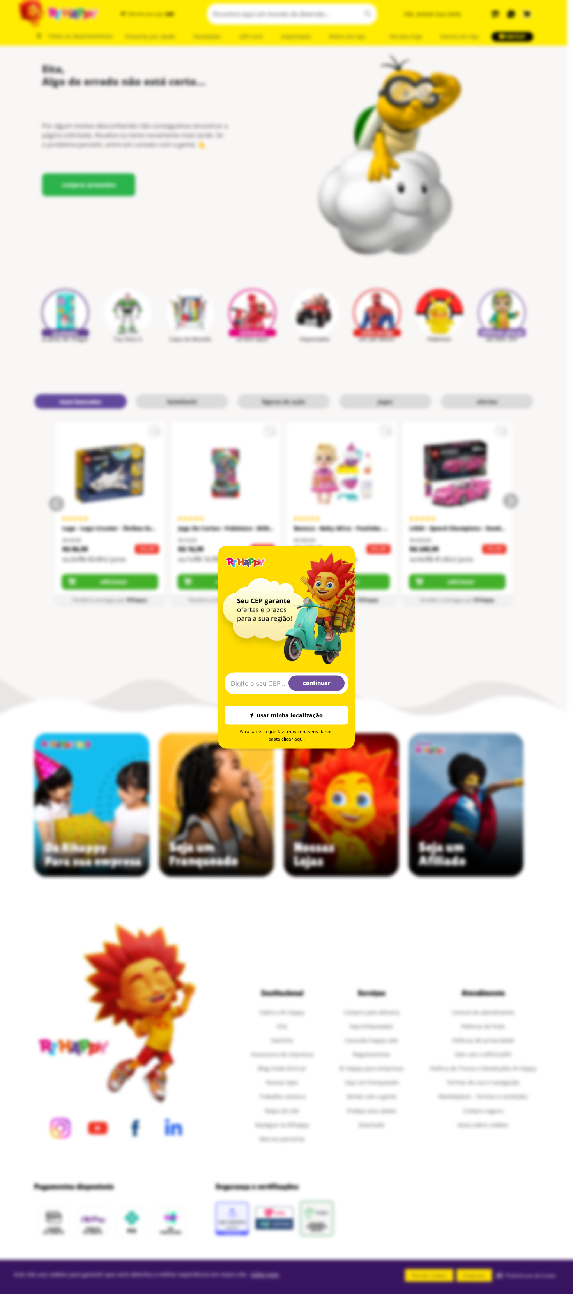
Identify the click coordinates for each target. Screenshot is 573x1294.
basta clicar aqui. (286, 738)
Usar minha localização (290, 715)
